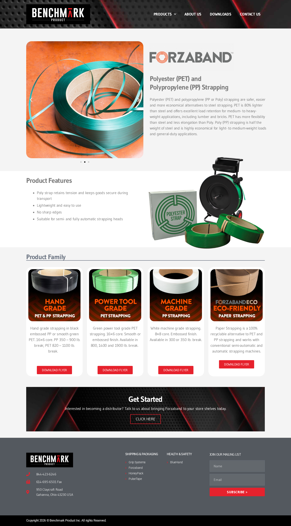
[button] (31, 99)
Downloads (220, 14)
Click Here (145, 419)
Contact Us (250, 14)
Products (163, 14)
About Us (192, 14)
